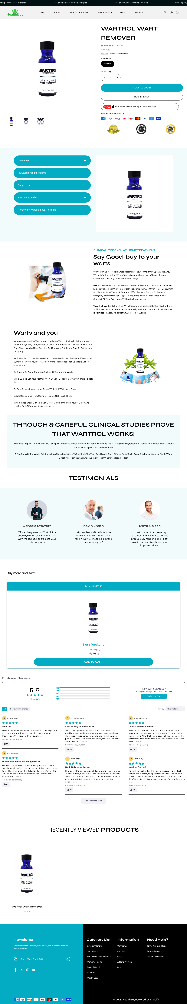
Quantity (106, 71)
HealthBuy (129, 999)
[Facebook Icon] (15, 971)
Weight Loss (92, 978)
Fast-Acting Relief (27, 197)
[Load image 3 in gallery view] (40, 121)
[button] (177, 12)
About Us (121, 951)
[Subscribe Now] (68, 959)
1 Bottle (107, 64)
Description (24, 160)
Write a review (154, 696)
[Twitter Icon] (21, 971)
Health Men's (92, 951)
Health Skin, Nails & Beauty (99, 956)
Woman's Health (94, 962)
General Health (93, 967)
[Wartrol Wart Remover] (47, 67)
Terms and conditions (156, 946)
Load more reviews (93, 801)
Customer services (155, 956)
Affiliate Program (124, 962)
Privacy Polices (153, 951)
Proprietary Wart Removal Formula (37, 209)
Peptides (91, 972)
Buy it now (142, 96)
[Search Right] (165, 12)
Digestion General (94, 946)
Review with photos (19, 709)
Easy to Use (24, 185)
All (5, 709)
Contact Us (122, 946)
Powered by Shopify (147, 999)
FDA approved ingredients (32, 172)
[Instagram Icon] (27, 971)
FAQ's (119, 956)
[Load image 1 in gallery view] (11, 121)
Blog (119, 967)
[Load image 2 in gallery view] (26, 121)
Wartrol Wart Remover (27, 906)
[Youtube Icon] (34, 971)
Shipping (104, 54)
